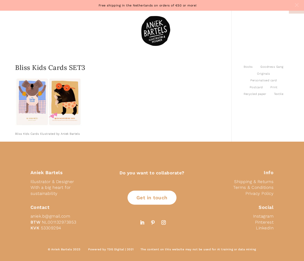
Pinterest (264, 222)
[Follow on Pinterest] (152, 222)
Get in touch (152, 197)
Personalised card (263, 80)
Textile (279, 94)
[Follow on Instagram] (163, 222)
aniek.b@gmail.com (50, 216)
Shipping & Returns (254, 181)
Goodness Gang (272, 66)
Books (248, 66)
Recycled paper (255, 94)
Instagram (263, 216)
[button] (297, 5)
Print (274, 87)
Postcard (256, 87)
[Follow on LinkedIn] (142, 222)
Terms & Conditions (253, 187)
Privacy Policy (259, 193)
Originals (263, 73)
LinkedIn (265, 227)
